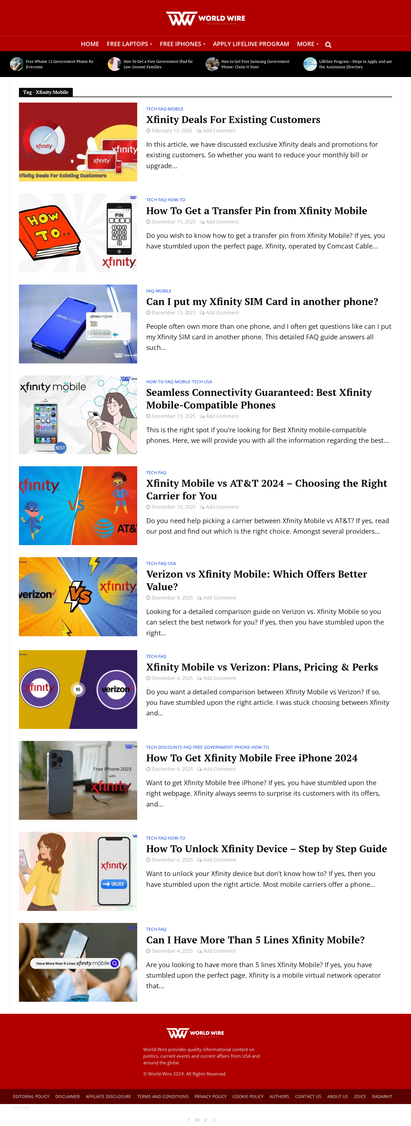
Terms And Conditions (163, 1096)
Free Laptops (127, 44)
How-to (176, 200)
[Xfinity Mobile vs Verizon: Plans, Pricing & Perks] (78, 688)
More (305, 44)
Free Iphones (180, 44)
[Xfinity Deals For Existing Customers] (78, 141)
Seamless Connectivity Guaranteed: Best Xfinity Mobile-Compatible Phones (259, 398)
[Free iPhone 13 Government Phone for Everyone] (16, 64)
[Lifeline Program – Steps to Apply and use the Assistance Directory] (309, 64)
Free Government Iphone (221, 747)
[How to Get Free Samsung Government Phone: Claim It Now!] (212, 64)
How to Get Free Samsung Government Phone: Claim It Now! (255, 64)
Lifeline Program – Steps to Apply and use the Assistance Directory (355, 64)
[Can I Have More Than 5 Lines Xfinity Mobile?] (78, 961)
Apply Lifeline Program (251, 44)
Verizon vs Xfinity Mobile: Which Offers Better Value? (256, 580)
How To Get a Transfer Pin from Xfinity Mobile (256, 210)
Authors (279, 1096)
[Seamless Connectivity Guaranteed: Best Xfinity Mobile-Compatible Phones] (78, 413)
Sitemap (21, 1108)
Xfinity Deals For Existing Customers (233, 119)
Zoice (360, 1096)
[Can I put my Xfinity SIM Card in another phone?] (78, 323)
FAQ (162, 109)
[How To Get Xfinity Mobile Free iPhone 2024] (78, 779)
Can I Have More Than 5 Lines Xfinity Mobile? (255, 939)
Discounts (170, 747)
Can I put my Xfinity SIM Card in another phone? (262, 301)
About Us (337, 1096)
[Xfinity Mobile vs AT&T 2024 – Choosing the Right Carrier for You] (78, 504)
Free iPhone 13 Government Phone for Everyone (60, 64)
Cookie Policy (248, 1096)
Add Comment (219, 130)
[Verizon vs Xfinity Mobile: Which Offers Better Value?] (78, 595)
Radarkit (382, 1096)
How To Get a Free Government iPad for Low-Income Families (158, 64)
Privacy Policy (211, 1096)
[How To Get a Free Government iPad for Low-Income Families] (114, 64)
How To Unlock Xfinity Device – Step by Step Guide (266, 848)
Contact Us (308, 1096)
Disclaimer (67, 1096)
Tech (151, 109)
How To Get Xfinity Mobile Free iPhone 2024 (252, 757)
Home (90, 44)
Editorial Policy (31, 1096)
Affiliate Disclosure (108, 1096)
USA (208, 382)
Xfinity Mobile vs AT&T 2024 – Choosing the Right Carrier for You (266, 489)
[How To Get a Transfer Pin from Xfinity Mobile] (78, 231)
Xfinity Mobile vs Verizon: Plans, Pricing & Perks (262, 667)
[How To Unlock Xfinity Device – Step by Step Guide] (78, 870)
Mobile (176, 109)
